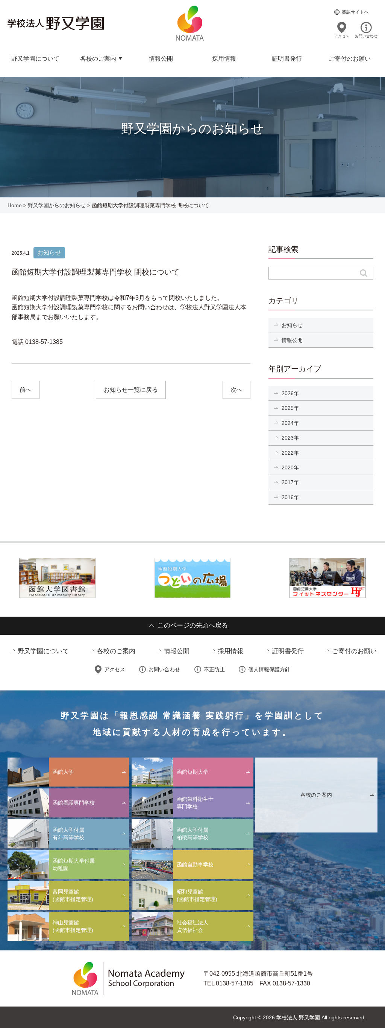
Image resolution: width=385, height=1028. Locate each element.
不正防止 (214, 669)
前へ (26, 389)
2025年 (290, 408)
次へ (236, 389)
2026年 (290, 393)
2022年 (290, 453)
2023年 (290, 438)
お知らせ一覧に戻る (131, 389)
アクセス (341, 36)
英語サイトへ (355, 12)
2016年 (290, 497)
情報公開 (161, 58)
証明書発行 (287, 58)
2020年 (290, 467)
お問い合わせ (366, 36)
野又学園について (35, 58)
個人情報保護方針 (269, 669)
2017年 (290, 482)
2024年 (290, 423)
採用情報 (224, 58)
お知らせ (292, 325)
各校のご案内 (98, 58)
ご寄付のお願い (350, 58)
